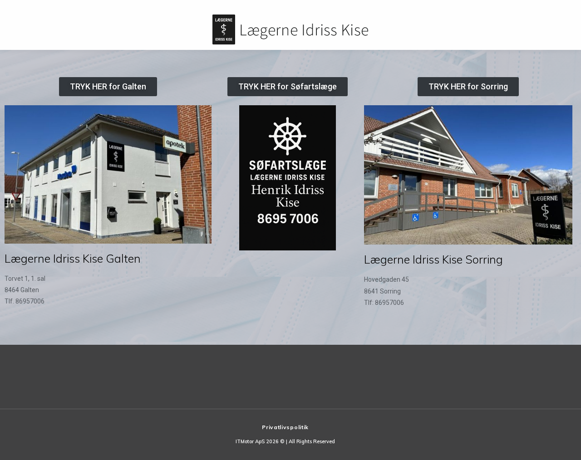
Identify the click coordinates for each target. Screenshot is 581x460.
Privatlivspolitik (285, 427)
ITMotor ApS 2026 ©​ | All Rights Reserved (285, 441)
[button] (108, 86)
